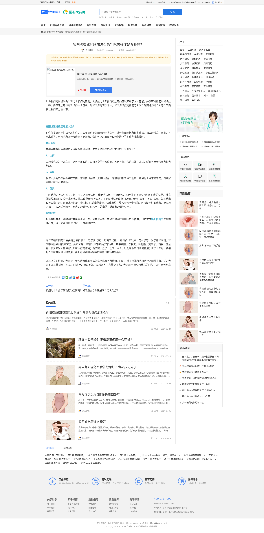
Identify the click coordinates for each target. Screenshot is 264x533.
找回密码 (71, 507)
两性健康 (184, 72)
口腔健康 (198, 81)
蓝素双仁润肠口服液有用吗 (199, 458)
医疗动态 (184, 58)
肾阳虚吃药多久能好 (92, 421)
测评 (206, 95)
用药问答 (146, 25)
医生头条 (132, 25)
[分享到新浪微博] (77, 277)
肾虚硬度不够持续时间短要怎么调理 (199, 377)
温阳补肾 (135, 17)
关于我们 (51, 504)
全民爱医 (196, 99)
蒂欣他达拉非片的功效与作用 (196, 396)
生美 (213, 95)
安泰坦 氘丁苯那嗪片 (55, 455)
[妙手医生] (63, 11)
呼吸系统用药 (198, 90)
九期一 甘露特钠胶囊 (150, 455)
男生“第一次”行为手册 (209, 245)
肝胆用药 (196, 86)
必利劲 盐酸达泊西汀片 (129, 458)
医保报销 (119, 25)
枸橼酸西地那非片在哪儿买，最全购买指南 (209, 291)
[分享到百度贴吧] (70, 277)
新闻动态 (184, 99)
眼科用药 (210, 77)
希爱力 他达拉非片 (172, 455)
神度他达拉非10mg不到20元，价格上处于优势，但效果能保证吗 (209, 221)
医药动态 (192, 49)
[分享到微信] (67, 277)
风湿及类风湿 (75, 25)
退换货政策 (113, 504)
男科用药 (59, 31)
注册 (74, 2)
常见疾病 (208, 58)
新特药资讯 (185, 54)
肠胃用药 (184, 95)
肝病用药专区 (57, 25)
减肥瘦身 (208, 67)
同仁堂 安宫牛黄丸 (128, 455)
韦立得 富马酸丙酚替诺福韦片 (102, 455)
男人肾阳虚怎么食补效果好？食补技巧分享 (107, 367)
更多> (168, 302)
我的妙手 (148, 2)
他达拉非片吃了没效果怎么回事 (209, 304)
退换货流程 (113, 507)
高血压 (119, 17)
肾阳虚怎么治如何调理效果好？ (99, 394)
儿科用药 (184, 63)
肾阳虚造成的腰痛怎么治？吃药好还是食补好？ (78, 312)
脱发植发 (196, 67)
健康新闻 (210, 54)
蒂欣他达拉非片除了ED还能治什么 (198, 390)
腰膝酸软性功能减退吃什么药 (196, 383)
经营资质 (51, 511)
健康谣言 (196, 95)
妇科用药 (208, 63)
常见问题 (71, 511)
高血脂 (127, 17)
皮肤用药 (196, 63)
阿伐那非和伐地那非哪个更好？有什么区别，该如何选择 (209, 234)
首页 (43, 25)
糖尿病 (111, 17)
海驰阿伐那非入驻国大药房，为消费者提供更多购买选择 (209, 277)
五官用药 (184, 90)
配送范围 (92, 507)
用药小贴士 (204, 49)
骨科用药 (184, 86)
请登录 (67, 2)
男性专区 (91, 25)
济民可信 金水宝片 (81, 458)
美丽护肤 (184, 67)
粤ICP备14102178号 (158, 523)
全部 (182, 49)
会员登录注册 (73, 504)
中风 (151, 17)
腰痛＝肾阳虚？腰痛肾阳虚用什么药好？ (105, 339)
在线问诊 (174, 25)
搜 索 (172, 11)
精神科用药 (197, 77)
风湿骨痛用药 (214, 90)
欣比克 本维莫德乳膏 (174, 458)
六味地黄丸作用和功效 (193, 402)
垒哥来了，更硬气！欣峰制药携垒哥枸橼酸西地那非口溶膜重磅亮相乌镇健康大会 (200, 359)
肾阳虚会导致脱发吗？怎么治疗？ (100, 290)
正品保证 (133, 504)
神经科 (209, 81)
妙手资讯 (105, 25)
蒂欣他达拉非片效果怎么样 (195, 371)
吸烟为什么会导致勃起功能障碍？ (64, 290)
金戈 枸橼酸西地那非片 (195, 455)
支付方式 (92, 511)
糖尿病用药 (197, 72)
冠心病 (144, 17)
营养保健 (208, 86)
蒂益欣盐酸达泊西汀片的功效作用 (198, 365)
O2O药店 (133, 511)
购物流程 (92, 504)
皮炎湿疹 (159, 17)
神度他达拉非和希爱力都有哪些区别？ (209, 261)
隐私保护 (133, 507)
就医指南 (160, 25)
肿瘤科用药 (185, 81)
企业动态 (198, 54)
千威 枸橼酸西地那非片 (104, 458)
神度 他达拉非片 (62, 458)
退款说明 (112, 511)
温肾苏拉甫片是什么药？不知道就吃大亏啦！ (209, 205)
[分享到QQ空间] (74, 277)
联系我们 (51, 507)
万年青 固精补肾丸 (76, 455)
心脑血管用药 (212, 72)
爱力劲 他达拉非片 (152, 458)
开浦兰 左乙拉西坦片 (91, 462)
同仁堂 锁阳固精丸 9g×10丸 (92, 74)
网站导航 (161, 2)
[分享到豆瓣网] (81, 277)
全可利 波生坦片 (70, 462)
